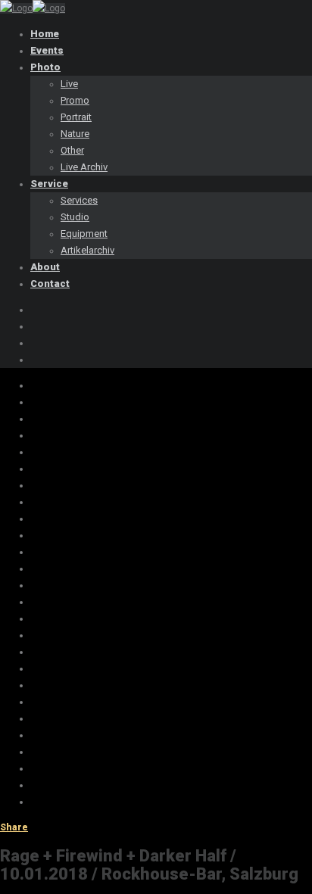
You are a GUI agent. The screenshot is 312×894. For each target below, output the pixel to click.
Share (14, 827)
